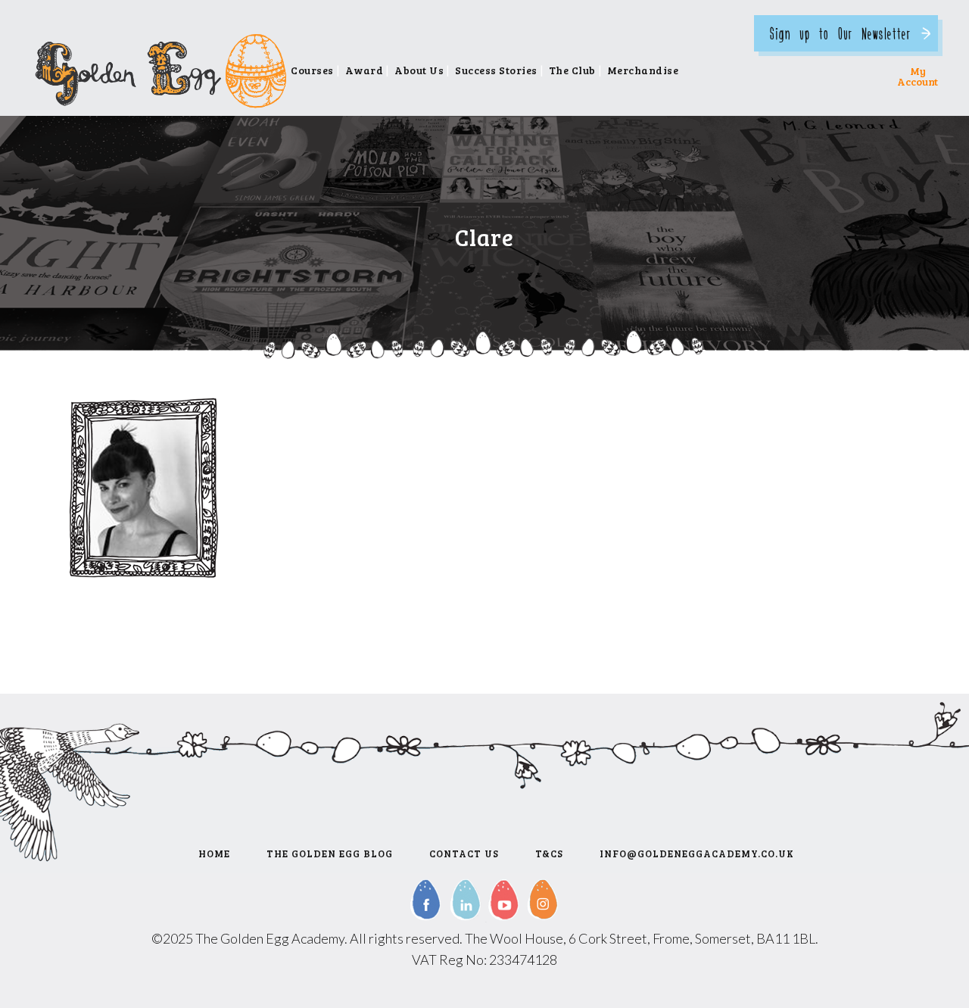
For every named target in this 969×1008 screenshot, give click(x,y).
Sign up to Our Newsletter (840, 32)
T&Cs (549, 853)
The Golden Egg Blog (329, 853)
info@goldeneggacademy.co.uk (697, 853)
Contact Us (464, 853)
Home (214, 853)
